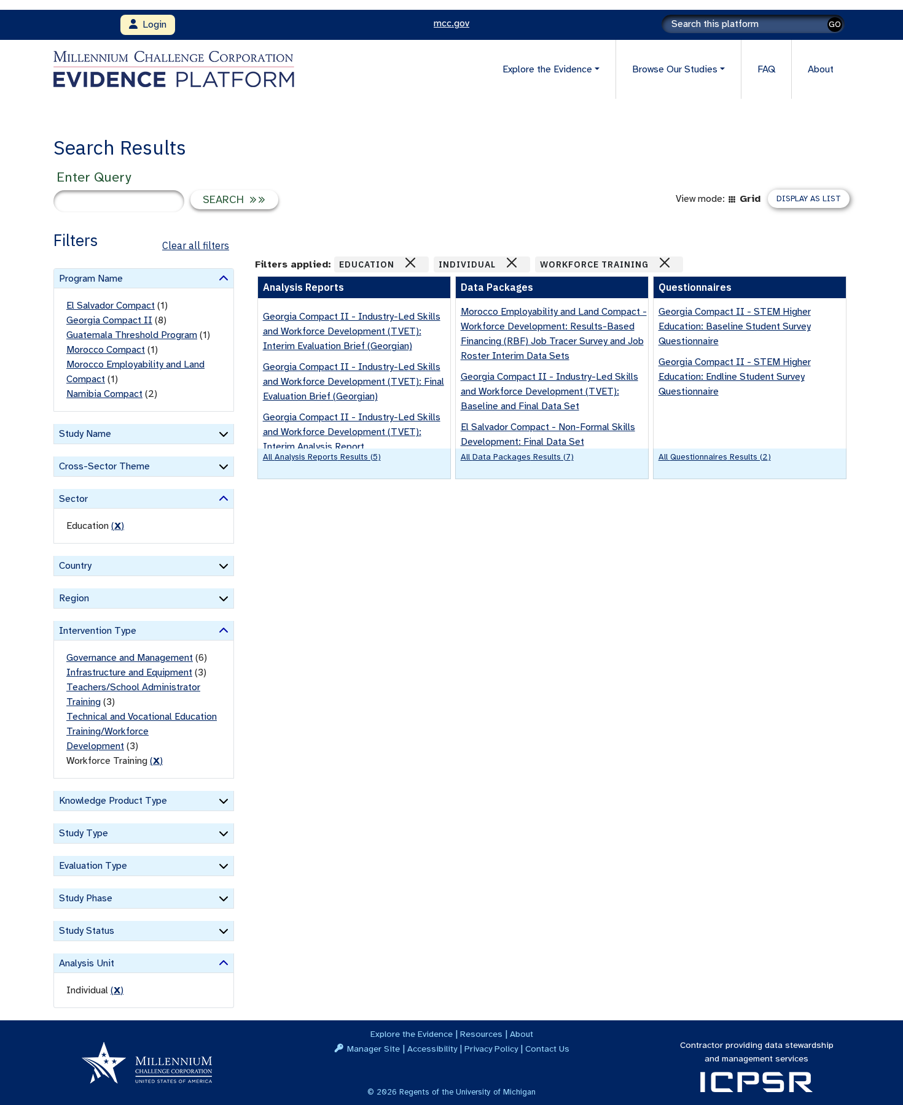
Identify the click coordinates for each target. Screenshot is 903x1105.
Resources (481, 1033)
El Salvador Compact (110, 305)
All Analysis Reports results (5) (322, 457)
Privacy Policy (491, 1048)
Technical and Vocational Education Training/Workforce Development (141, 731)
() (117, 526)
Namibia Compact (104, 394)
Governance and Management (129, 658)
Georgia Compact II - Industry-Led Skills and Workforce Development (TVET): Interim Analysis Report (351, 432)
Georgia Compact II (109, 320)
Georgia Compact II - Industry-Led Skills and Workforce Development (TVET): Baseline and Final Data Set (549, 391)
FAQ (766, 69)
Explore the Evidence (411, 1033)
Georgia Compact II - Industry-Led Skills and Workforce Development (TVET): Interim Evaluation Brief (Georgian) (351, 331)
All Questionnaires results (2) (715, 457)
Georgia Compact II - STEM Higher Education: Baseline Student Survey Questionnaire (735, 326)
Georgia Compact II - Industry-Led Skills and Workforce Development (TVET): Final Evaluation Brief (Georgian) (353, 381)
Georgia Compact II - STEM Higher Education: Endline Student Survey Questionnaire (735, 377)
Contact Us (547, 1048)
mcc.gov (451, 23)
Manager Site (373, 1048)
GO (835, 24)
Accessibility (432, 1048)
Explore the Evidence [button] (547, 69)
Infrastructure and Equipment (129, 672)
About (821, 69)
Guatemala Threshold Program (131, 335)
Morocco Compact (105, 350)
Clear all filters (195, 245)
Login (152, 24)
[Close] (410, 262)
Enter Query (94, 177)
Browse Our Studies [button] (674, 69)
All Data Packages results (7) (517, 457)
